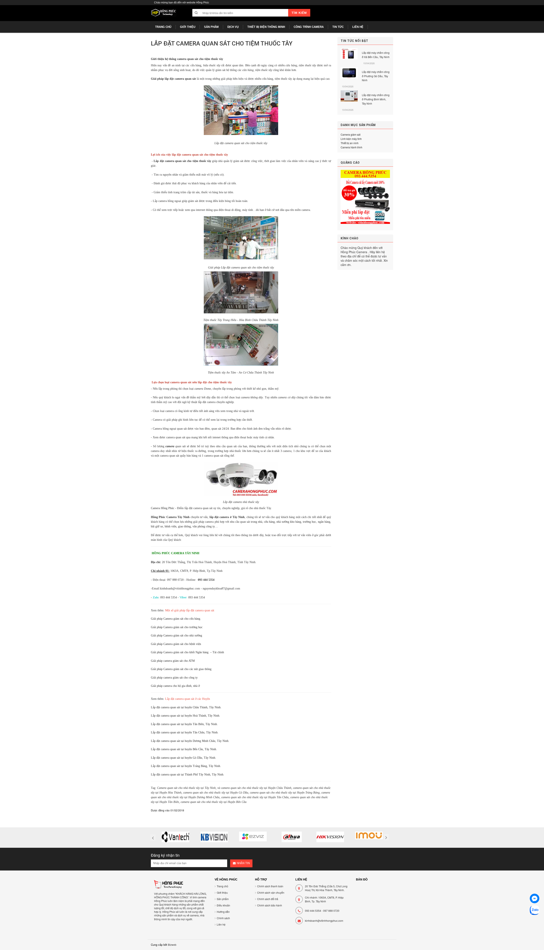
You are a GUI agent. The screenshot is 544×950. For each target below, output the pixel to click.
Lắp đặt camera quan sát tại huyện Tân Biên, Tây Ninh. (184, 724)
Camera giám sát (350, 134)
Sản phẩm (223, 899)
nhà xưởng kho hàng (288, 521)
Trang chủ (222, 886)
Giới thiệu (222, 892)
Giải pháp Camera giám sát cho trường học (177, 627)
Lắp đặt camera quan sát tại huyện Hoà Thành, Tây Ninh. (185, 715)
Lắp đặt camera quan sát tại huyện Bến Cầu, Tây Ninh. (184, 749)
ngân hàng (324, 521)
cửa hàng (269, 521)
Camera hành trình (351, 147)
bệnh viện (170, 526)
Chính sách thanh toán (270, 886)
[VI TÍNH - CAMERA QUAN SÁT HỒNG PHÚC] (163, 14)
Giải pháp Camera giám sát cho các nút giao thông (181, 669)
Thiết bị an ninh (349, 143)
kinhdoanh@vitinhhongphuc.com (324, 920)
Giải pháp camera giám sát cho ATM (173, 660)
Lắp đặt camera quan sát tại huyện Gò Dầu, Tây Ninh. (183, 757)
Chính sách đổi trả (267, 899)
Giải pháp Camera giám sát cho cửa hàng (175, 618)
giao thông (184, 526)
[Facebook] (534, 899)
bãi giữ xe (157, 526)
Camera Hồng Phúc (162, 508)
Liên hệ (221, 924)
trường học (309, 521)
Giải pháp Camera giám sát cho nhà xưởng (176, 635)
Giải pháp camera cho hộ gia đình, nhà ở (175, 685)
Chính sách (223, 918)
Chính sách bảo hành (269, 905)
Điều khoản (223, 905)
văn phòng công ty (204, 526)
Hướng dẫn (223, 911)
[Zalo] (534, 911)
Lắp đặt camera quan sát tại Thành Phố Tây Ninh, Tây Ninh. (187, 774)
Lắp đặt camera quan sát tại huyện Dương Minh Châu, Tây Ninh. (190, 741)
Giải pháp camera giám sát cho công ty (174, 677)
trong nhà (256, 521)
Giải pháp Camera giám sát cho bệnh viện (176, 644)
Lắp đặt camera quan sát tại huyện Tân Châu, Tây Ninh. (184, 732)
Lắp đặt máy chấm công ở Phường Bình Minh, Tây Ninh (376, 99)
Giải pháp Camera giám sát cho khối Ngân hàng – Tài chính (187, 652)
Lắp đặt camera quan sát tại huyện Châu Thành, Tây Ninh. (186, 707)
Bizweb (172, 944)
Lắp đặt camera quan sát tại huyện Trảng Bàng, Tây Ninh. (186, 766)
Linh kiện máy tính (351, 139)
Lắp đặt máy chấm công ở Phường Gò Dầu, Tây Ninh (376, 76)
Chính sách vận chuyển (270, 892)
